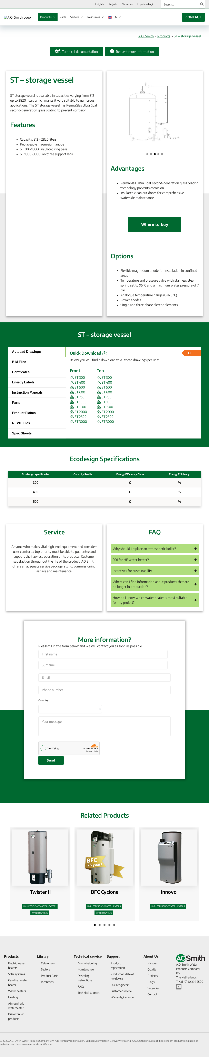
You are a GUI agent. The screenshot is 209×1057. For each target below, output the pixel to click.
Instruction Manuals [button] (27, 392)
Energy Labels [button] (23, 382)
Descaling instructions (85, 978)
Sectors (74, 17)
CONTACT (193, 17)
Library (43, 956)
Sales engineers (120, 985)
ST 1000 (80, 402)
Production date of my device (122, 976)
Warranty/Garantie (122, 997)
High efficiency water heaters (39, 906)
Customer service (121, 991)
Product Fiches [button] (24, 413)
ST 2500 (80, 417)
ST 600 (79, 392)
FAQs (81, 986)
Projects (153, 975)
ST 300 (79, 377)
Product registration (118, 965)
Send (51, 760)
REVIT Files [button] (21, 423)
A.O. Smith (146, 36)
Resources (93, 17)
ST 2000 (80, 412)
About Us (151, 956)
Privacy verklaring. (122, 1040)
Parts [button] (16, 402)
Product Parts (49, 975)
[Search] (202, 4)
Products (45, 17)
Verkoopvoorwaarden (98, 1040)
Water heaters (40, 913)
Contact (152, 994)
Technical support (88, 992)
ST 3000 (80, 422)
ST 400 (79, 382)
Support (113, 956)
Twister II (40, 892)
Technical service (88, 956)
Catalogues (48, 963)
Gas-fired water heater (18, 982)
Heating (13, 997)
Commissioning (87, 963)
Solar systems (16, 974)
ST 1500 (80, 407)
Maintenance (86, 969)
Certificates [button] (21, 372)
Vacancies (153, 988)
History (152, 963)
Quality (152, 969)
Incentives (47, 982)
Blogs (151, 982)
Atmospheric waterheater (16, 1006)
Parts (63, 17)
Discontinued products (16, 1016)
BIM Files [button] (19, 362)
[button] (147, 154)
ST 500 (79, 387)
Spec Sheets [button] (22, 433)
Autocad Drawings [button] (26, 351)
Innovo (169, 892)
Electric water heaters (16, 965)
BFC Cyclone (104, 892)
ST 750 (79, 397)
